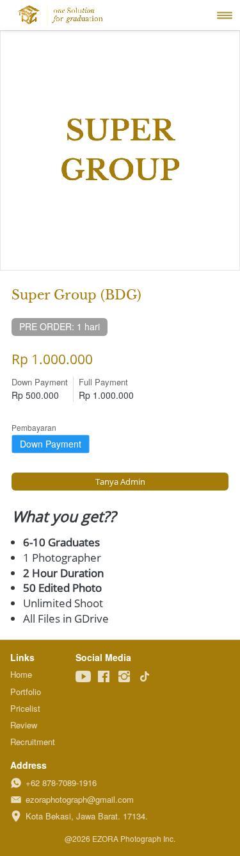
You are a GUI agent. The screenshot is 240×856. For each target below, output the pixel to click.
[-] (83, 677)
